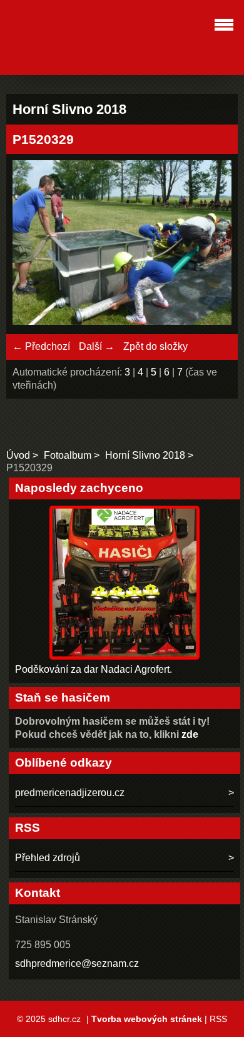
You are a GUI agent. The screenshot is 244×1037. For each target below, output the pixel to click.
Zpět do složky (155, 346)
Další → (96, 346)
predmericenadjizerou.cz (70, 792)
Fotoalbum (67, 455)
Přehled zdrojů (47, 857)
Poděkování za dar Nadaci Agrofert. (93, 669)
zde (189, 734)
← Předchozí (41, 346)
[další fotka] (211, 244)
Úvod (18, 455)
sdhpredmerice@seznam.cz (77, 963)
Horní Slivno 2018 (145, 455)
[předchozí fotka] (33, 244)
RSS (218, 1019)
